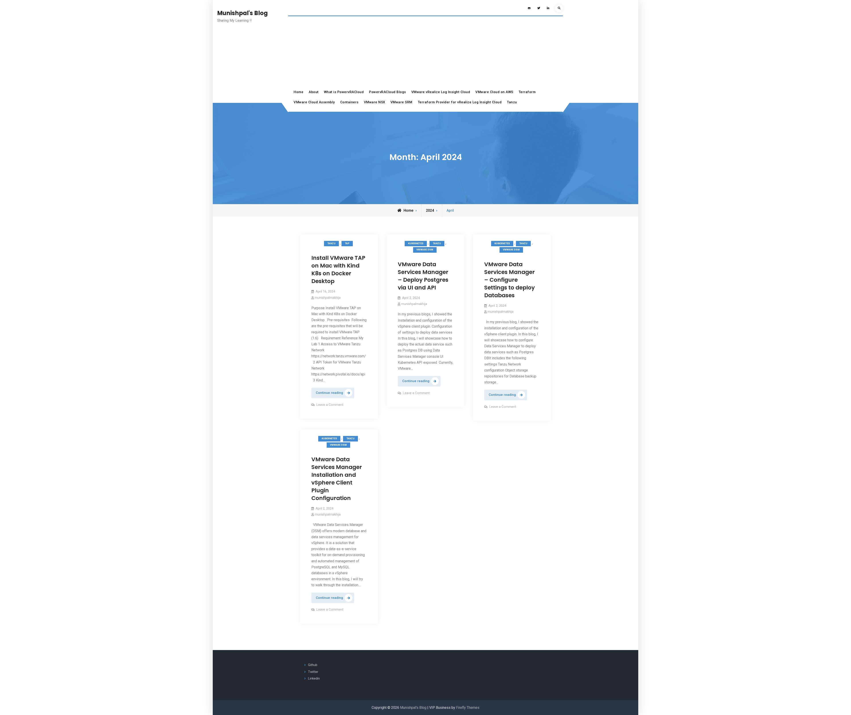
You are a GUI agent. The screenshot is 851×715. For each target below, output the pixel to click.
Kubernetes (416, 243)
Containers (349, 102)
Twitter (313, 672)
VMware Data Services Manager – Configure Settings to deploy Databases (509, 279)
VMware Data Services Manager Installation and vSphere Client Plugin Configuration (336, 478)
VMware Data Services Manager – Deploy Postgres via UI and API (423, 275)
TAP (347, 243)
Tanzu (512, 102)
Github (312, 665)
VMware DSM (424, 249)
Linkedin (314, 678)
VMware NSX (374, 102)
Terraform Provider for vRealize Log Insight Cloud (460, 102)
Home (298, 92)
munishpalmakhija (328, 298)
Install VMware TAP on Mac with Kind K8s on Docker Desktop (338, 269)
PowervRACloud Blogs (387, 92)
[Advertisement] (425, 54)
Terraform (527, 92)
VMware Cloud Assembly (314, 102)
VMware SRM (401, 102)
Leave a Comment (329, 405)
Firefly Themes (467, 707)
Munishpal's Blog (242, 13)
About (314, 92)
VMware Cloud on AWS (494, 92)
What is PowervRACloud (344, 92)
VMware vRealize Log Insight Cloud (440, 92)
